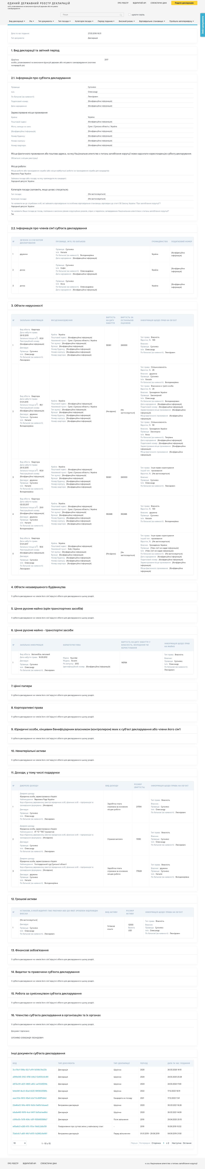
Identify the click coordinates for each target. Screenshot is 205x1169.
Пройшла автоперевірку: (180, 21)
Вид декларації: (16, 21)
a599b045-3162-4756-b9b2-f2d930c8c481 (30, 1077)
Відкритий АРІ (139, 3)
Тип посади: (63, 21)
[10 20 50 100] (20, 1143)
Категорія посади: (83, 21)
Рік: (30, 21)
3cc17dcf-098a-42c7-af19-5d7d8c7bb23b (30, 1070)
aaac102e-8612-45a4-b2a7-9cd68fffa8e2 (29, 1098)
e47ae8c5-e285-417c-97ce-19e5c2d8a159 (30, 1126)
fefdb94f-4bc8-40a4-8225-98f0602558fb (30, 1091)
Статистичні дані (159, 3)
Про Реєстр (123, 3)
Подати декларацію (184, 3)
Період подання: (105, 21)
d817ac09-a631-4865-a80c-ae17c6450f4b (30, 1084)
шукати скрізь (138, 15)
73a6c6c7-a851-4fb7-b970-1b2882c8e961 (30, 1133)
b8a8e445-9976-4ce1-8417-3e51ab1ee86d (30, 1112)
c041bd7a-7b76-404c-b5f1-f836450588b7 (30, 1119)
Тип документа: (45, 21)
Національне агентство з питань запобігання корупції (173, 1163)
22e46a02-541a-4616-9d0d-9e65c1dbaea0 (30, 1105)
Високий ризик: (126, 21)
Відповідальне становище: (151, 21)
